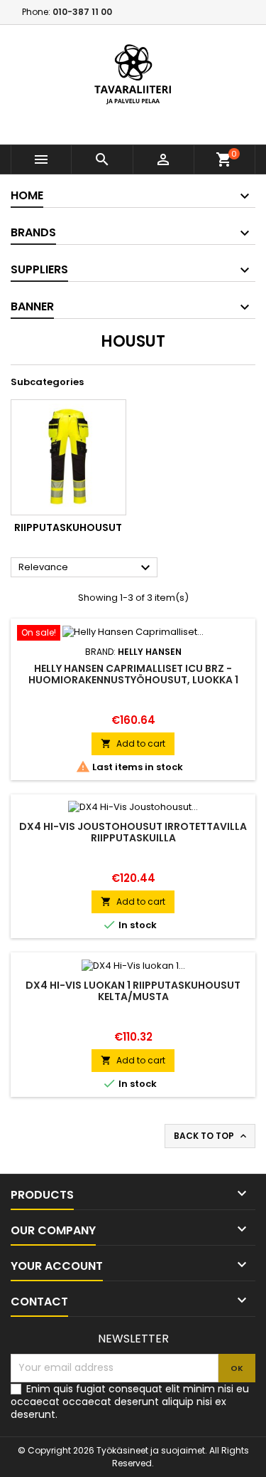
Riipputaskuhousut (68, 527)
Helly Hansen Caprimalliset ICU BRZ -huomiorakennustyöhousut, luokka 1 (133, 674)
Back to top (211, 1136)
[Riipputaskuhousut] (68, 457)
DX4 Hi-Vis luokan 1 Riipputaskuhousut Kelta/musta (133, 991)
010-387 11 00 (82, 12)
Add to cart (133, 743)
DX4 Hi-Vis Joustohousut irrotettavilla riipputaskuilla (133, 832)
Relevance (86, 568)
